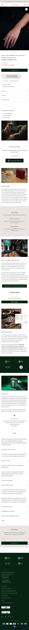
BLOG (2, 600)
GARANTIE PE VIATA (5, 597)
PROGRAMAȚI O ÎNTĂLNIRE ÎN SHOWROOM (14, 286)
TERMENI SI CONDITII (6, 588)
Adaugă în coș (14, 70)
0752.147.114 (6, 577)
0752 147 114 (6, 80)
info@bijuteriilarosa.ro (15, 80)
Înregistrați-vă (14, 543)
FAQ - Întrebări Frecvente (6, 602)
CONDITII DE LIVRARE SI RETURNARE (9, 593)
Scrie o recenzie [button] (14, 301)
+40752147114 (15, 155)
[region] (14, 421)
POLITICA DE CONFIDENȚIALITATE (8, 590)
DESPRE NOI (4, 586)
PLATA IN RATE (4, 595)
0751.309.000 (6, 580)
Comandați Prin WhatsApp (15, 160)
